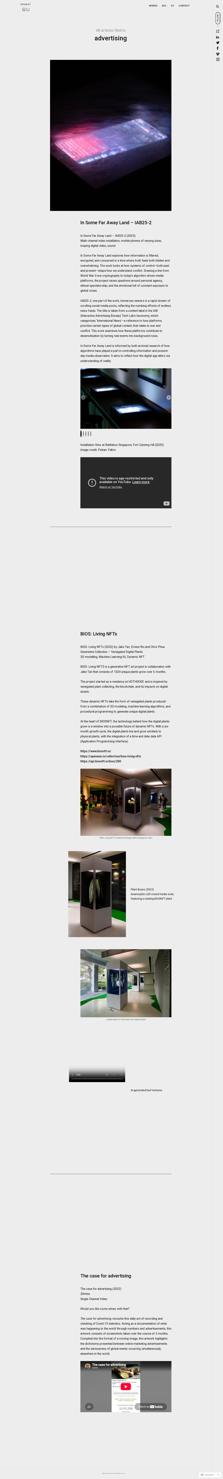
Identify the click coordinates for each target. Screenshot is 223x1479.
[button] (169, 397)
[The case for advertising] (110, 1226)
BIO (164, 6)
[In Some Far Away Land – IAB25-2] (110, 135)
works (153, 6)
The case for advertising (105, 1276)
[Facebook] (218, 48)
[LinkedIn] (218, 37)
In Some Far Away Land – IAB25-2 (116, 222)
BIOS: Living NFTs (98, 634)
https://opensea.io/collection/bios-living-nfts (110, 756)
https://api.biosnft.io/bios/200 (100, 761)
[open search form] (217, 7)
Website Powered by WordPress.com (113, 1473)
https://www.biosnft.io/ (95, 751)
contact (184, 6)
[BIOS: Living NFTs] (110, 581)
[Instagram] (218, 60)
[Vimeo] (218, 54)
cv (172, 6)
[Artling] (218, 31)
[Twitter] (218, 43)
